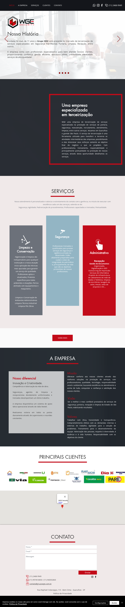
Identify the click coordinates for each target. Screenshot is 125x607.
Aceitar (114, 603)
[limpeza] (65, 73)
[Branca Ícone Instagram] (98, 5)
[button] (35, 5)
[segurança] (59, 73)
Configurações (100, 603)
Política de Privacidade (18, 604)
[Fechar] (122, 603)
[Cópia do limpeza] (68, 73)
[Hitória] (56, 73)
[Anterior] (6, 39)
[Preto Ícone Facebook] (95, 576)
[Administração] (62, 73)
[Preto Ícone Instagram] (92, 576)
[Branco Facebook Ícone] (102, 5)
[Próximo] (118, 39)
